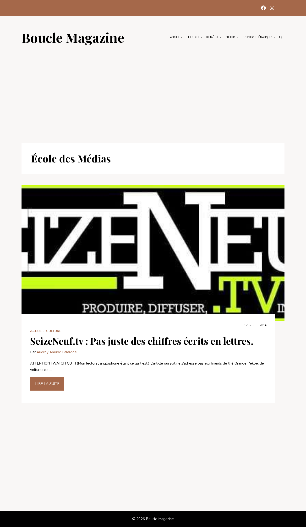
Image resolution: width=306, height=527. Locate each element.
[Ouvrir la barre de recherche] (280, 37)
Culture (231, 37)
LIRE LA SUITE (47, 383)
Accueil (175, 37)
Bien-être (212, 37)
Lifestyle (193, 37)
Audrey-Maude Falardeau (57, 352)
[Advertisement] (153, 91)
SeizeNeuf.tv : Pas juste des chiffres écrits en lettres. (141, 340)
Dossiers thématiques (257, 37)
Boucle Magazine (73, 37)
